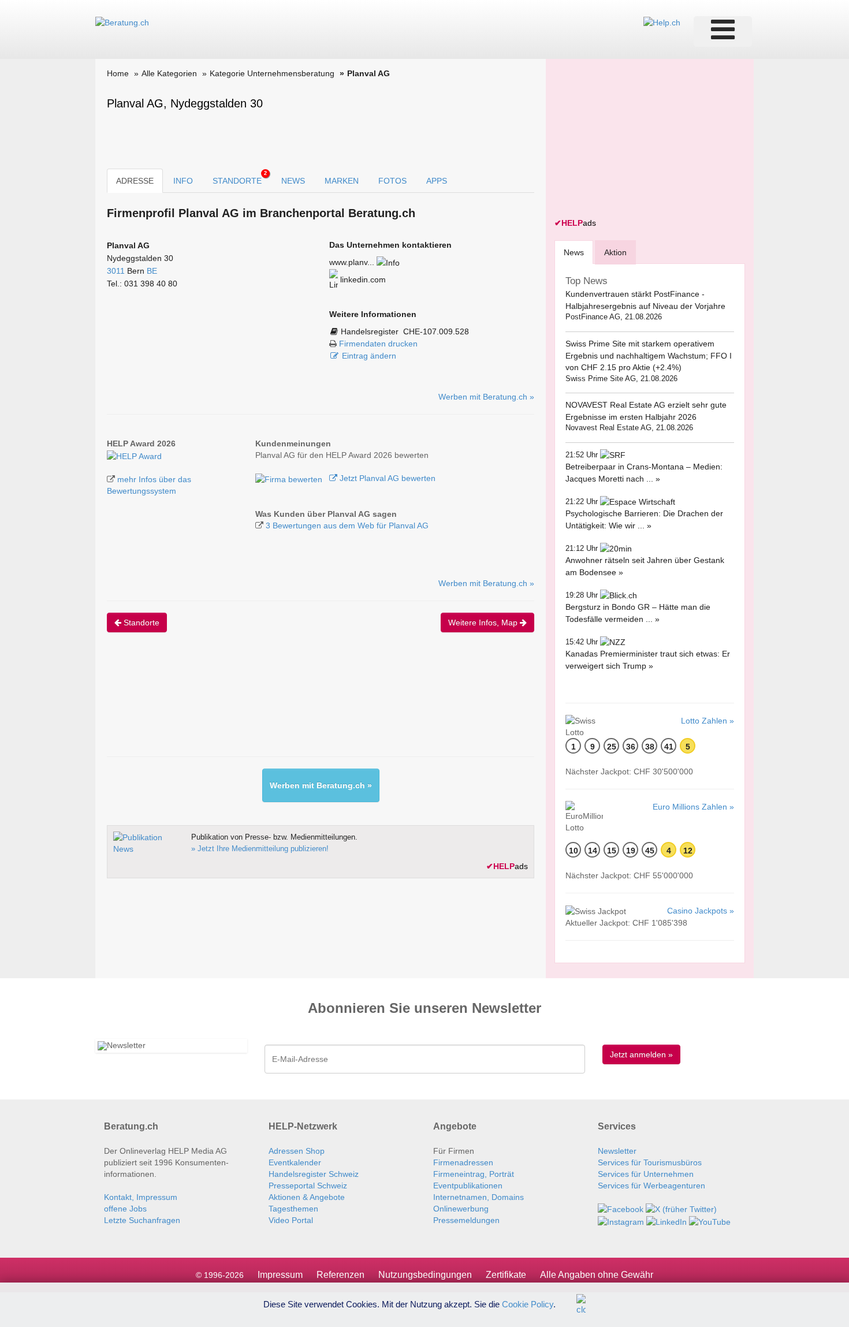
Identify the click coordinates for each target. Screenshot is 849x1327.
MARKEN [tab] (342, 180)
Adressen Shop (297, 1150)
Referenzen (340, 1275)
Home (118, 73)
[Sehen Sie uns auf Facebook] (620, 1208)
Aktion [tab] (615, 252)
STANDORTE (240, 177)
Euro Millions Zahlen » (693, 806)
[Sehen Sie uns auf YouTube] (710, 1220)
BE (152, 270)
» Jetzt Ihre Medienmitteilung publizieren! (260, 848)
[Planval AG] (134, 455)
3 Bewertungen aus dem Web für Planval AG (347, 525)
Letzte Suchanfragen (142, 1220)
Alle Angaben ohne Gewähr (596, 1275)
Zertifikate (506, 1275)
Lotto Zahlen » (707, 720)
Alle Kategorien (169, 73)
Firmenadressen (463, 1162)
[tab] (573, 252)
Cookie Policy (527, 1304)
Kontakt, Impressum (140, 1197)
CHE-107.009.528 (436, 331)
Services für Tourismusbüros (650, 1162)
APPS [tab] (436, 180)
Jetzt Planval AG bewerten (386, 478)
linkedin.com (362, 279)
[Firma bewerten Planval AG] (290, 478)
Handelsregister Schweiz (314, 1174)
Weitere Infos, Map (484, 622)
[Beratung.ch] (122, 22)
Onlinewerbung (461, 1208)
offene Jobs (125, 1208)
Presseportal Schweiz (308, 1185)
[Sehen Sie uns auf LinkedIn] (666, 1220)
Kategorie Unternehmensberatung (272, 73)
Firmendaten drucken (378, 343)
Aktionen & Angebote (307, 1197)
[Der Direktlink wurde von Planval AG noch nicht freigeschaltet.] (388, 262)
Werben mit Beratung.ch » (486, 396)
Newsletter (617, 1150)
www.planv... (351, 262)
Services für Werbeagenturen (651, 1185)
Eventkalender (295, 1162)
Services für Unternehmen (646, 1174)
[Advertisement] (317, 704)
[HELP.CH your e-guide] (661, 22)
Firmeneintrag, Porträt (473, 1174)
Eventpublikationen (467, 1185)
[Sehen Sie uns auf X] (681, 1208)
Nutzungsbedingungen (425, 1275)
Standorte (140, 622)
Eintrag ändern (369, 355)
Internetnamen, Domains (478, 1197)
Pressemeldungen (466, 1220)
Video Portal (291, 1220)
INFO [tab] (183, 180)
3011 (116, 270)
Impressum (280, 1275)
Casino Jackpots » (700, 910)
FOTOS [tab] (392, 180)
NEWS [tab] (293, 180)
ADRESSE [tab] (135, 180)
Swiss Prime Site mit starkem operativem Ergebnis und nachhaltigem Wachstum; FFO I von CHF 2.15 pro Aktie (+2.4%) (648, 355)
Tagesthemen (293, 1208)
